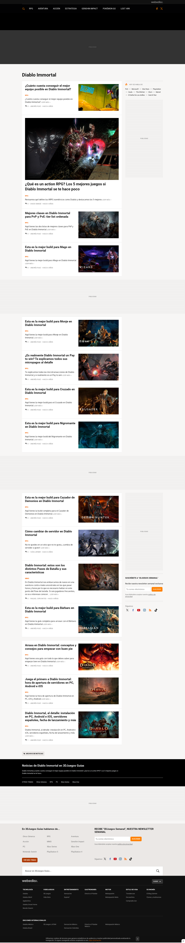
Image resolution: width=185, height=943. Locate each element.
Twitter (161, 8)
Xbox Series (65, 782)
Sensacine (68, 893)
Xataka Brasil (27, 928)
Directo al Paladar (91, 893)
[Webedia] (157, 2)
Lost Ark (125, 8)
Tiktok (156, 610)
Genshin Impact (90, 8)
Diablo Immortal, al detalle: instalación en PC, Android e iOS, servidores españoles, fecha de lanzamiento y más (50, 716)
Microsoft (135, 89)
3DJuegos (47, 893)
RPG (31, 8)
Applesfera (27, 901)
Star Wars (145, 89)
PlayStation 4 (76, 852)
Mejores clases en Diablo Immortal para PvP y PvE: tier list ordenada (47, 214)
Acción (56, 8)
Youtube (139, 610)
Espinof (66, 897)
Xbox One (75, 782)
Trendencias (130, 893)
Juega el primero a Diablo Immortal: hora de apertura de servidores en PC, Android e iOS (49, 683)
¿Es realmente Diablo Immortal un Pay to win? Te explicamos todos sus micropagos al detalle (50, 359)
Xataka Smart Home (30, 904)
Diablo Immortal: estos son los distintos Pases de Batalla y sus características (45, 569)
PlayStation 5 (52, 852)
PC (57, 782)
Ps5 (126, 89)
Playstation (157, 89)
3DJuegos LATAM (49, 924)
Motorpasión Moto (111, 897)
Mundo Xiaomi (28, 908)
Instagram (144, 610)
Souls (130, 92)
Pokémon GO (109, 8)
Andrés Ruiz (35, 106)
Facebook (156, 8)
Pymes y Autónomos (154, 897)
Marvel (158, 92)
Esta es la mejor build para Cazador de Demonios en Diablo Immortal (50, 499)
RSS (150, 610)
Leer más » (45, 102)
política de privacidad (125, 844)
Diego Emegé (35, 204)
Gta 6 (150, 92)
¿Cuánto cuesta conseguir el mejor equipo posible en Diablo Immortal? (48, 87)
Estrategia (71, 8)
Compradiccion (131, 901)
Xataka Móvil (27, 897)
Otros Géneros (41, 782)
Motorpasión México (112, 924)
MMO (27, 578)
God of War (152, 95)
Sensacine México (70, 924)
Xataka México (28, 924)
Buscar (158, 871)
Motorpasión (109, 893)
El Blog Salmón (152, 893)
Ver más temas (29, 860)
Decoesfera (130, 897)
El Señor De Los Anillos (136, 95)
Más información (95, 940)
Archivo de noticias (34, 754)
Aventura (43, 8)
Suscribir (157, 589)
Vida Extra (46, 897)
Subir (155, 881)
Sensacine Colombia (71, 928)
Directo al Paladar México (91, 925)
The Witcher (140, 92)
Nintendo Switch (30, 852)
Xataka (25, 893)
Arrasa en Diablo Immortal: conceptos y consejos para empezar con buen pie (50, 647)
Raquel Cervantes (38, 598)
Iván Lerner (35, 552)
